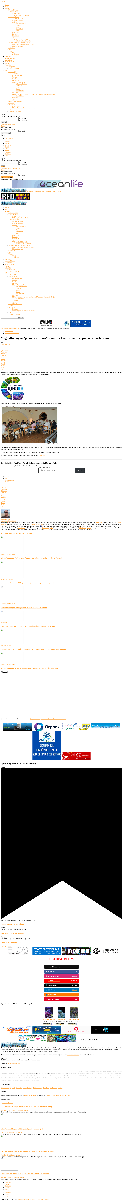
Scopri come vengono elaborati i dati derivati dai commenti (48, 719)
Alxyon (109, 1071)
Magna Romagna (17, 46)
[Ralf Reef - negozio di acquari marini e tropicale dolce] (105, 1033)
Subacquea (15, 54)
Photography (12, 104)
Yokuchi (26, 1080)
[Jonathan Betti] (90, 1041)
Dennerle (94, 1073)
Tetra (88, 1078)
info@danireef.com (14, 1063)
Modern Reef (86, 1075)
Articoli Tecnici (21, 24)
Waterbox (3, 1080)
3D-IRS (81, 1071)
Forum (7, 63)
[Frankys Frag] (61, 1041)
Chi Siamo (8, 145)
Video (14, 37)
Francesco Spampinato (19, 1110)
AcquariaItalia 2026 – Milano (12, 924)
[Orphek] (46, 730)
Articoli (14, 22)
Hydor (28, 1075)
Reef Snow (53, 1088)
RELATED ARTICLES (9, 533)
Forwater (19, 1088)
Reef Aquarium (13, 73)
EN (6, 70)
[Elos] (17, 954)
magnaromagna (9, 480)
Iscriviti (7, 150)
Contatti (7, 147)
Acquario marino (73, 1055)
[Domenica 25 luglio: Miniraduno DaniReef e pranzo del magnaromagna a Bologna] (12, 644)
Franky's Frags (27, 1088)
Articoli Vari (16, 13)
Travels (14, 77)
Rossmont (51, 1078)
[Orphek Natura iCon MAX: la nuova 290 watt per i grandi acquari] (9, 1147)
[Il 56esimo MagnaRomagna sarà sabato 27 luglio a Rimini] (12, 602)
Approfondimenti (17, 20)
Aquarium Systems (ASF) (22, 1073)
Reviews (11, 103)
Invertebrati (19, 29)
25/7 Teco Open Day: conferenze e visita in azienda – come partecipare (28, 626)
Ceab (59, 1073)
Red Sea (26, 1078)
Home (3, 328)
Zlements (36, 1080)
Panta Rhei (118, 1075)
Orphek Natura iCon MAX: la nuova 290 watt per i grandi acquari (27, 1151)
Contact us (8, 154)
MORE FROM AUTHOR (25, 533)
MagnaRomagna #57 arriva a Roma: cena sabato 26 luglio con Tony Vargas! (31, 558)
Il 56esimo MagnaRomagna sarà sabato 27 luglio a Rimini (24, 608)
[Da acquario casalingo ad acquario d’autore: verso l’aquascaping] (7, 1103)
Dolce (6, 6)
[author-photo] (5, 517)
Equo (112, 1073)
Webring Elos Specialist (23, 41)
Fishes (18, 89)
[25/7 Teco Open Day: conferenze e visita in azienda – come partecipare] (12, 621)
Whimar (9, 1080)
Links (6, 148)
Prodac (21, 1078)
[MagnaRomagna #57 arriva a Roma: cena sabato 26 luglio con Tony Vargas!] (12, 552)
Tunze (96, 1078)
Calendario (11, 48)
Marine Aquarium (85, 528)
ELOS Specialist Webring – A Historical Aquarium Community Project (33, 94)
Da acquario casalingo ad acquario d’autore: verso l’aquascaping (26, 1107)
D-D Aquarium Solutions (84, 1073)
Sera (78, 1078)
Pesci (17, 30)
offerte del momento (30, 1095)
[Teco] (17, 730)
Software (15, 97)
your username (23, 118)
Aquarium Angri (6, 1088)
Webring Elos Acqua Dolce (20, 15)
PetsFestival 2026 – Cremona (12, 933)
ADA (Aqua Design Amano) (91, 1071)
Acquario (7, 8)
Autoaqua (54, 1073)
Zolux (41, 1080)
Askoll (46, 1073)
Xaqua (21, 1080)
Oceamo (112, 1075)
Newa (103, 1075)
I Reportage (8, 60)
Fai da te (14, 34)
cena (6, 478)
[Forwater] (46, 954)
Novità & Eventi (13, 10)
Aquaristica (12, 1073)
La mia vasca (16, 32)
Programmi (15, 36)
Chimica (18, 25)
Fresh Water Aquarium (15, 101)
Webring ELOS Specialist (20, 39)
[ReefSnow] (17, 1033)
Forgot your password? (8, 124)
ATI (50, 1073)
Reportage (15, 80)
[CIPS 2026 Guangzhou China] (76, 759)
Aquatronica (40, 1073)
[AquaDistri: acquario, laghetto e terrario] (32, 1041)
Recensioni (8, 56)
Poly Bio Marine (13, 1078)
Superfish (83, 1078)
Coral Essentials (72, 1073)
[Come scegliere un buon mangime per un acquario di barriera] (9, 1170)
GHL (18, 1075)
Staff (9, 49)
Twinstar (102, 1078)
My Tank (15, 92)
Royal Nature (67, 1078)
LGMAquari (59, 1075)
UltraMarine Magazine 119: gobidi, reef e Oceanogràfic (22, 1129)
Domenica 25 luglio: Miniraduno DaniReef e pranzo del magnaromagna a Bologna (33, 649)
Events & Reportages (14, 111)
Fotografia (8, 65)
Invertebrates (20, 91)
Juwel (47, 1075)
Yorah (31, 1080)
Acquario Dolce (13, 12)
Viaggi (10, 51)
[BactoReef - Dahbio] (76, 954)
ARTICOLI (4, 1177)
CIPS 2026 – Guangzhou (11, 942)
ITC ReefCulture (35, 1075)
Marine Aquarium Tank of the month (23, 108)
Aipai (104, 1071)
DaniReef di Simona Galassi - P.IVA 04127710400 (33, 1199)
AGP (100, 1071)
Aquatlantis (33, 1073)
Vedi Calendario (6, 946)
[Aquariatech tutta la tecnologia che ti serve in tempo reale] (13, 400)
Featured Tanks (17, 75)
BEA (13, 1088)
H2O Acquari (37, 1088)
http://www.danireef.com (8, 521)
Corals (18, 87)
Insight (14, 79)
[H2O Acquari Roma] (105, 730)
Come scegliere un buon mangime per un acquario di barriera (25, 1174)
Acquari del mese (10, 58)
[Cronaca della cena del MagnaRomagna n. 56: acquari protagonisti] (12, 577)
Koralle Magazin (47, 528)
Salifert (74, 1078)
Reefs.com (99, 522)
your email (22, 131)
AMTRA (114, 1071)
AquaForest (4, 1073)
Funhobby (3, 1075)
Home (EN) (12, 72)
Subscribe (8, 152)
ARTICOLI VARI (6, 1110)
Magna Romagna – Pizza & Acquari (19, 42)
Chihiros (64, 1073)
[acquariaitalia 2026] (46, 759)
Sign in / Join (9, 138)
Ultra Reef (118, 1078)
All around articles (21, 84)
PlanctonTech (4, 1078)
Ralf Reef (46, 1088)
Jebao (43, 1075)
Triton (92, 1078)
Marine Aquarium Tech (19, 82)
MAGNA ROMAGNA (12, 328)
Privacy (3, 126)
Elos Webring (20, 96)
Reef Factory (32, 1078)
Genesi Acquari (12, 1075)
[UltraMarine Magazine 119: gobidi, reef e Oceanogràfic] (9, 1125)
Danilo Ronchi (5, 344)
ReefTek (45, 1078)
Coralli (18, 27)
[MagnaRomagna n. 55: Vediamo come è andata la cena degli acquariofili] (12, 663)
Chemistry (19, 85)
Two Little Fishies (110, 1078)
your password (23, 120)
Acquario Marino (13, 17)
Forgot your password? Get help (10, 168)
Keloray (52, 1075)
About (10, 109)
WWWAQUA (15, 1080)
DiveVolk (100, 1073)
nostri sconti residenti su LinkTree (58, 1095)
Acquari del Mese (17, 18)
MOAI (80, 1075)
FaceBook (42, 455)
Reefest (60, 1088)
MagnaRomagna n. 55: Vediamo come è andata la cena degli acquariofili (29, 668)
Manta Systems (68, 1075)
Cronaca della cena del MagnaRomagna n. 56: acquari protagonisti (27, 583)
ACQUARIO (9, 331)
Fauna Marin (118, 1073)
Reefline (39, 1078)
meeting (7, 482)
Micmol (75, 1075)
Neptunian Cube (96, 1075)
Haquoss (23, 1075)
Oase (107, 1075)
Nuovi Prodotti (9, 61)
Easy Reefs (107, 1073)
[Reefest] (105, 954)
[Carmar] (76, 730)
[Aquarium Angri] (46, 1033)
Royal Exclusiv (59, 1078)
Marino (7, 5)
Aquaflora (119, 1071)
